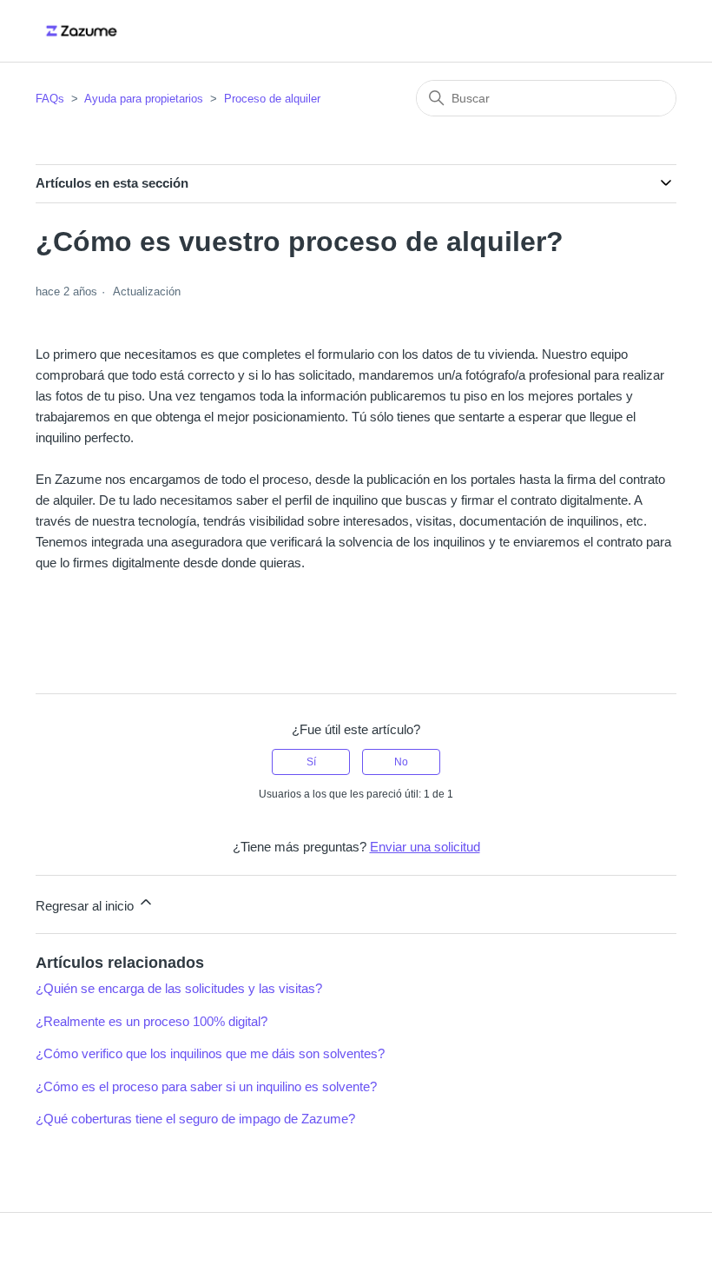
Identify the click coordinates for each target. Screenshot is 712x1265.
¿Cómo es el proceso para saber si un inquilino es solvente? (206, 1086)
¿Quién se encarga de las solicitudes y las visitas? (179, 988)
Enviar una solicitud (425, 846)
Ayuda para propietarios (143, 98)
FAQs (50, 98)
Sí (311, 762)
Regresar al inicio (86, 905)
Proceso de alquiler (272, 98)
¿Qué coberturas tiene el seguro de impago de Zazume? (195, 1118)
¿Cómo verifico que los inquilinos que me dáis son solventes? (210, 1053)
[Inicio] (82, 31)
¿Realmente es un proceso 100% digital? (151, 1021)
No (401, 762)
